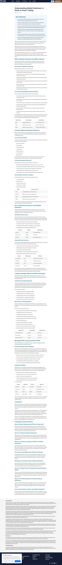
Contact (34, 1)
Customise (6, 561)
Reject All (11, 561)
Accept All (17, 561)
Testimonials (24, 1)
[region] (12, 558)
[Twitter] (52, 563)
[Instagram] (51, 563)
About (13, 1)
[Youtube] (54, 563)
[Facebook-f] (49, 563)
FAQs (30, 1)
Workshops (18, 1)
